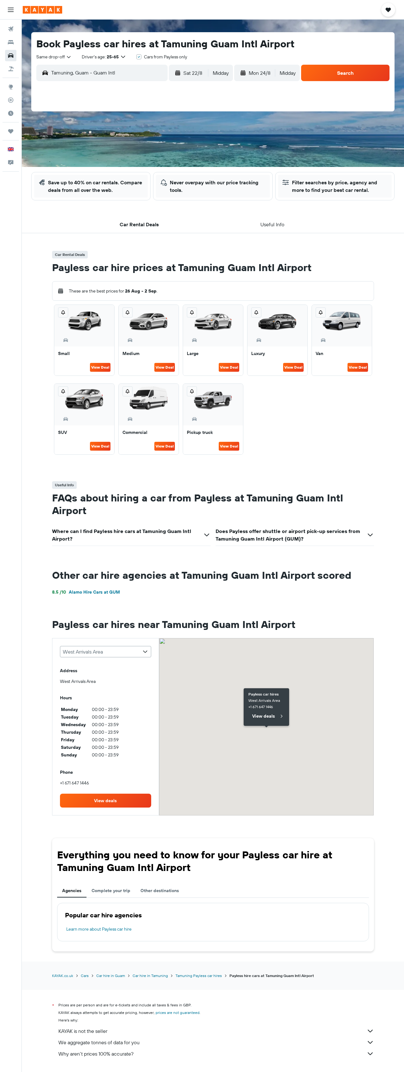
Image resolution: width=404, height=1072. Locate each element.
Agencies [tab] (71, 890)
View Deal (100, 367)
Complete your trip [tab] (111, 890)
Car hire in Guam (110, 975)
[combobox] (54, 57)
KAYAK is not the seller (82, 1031)
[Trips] (11, 131)
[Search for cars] (11, 55)
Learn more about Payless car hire (99, 929)
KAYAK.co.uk (62, 975)
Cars (85, 975)
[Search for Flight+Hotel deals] (11, 68)
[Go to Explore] (11, 86)
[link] (106, 801)
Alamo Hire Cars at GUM (86, 592)
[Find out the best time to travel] (11, 113)
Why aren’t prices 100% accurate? (96, 1054)
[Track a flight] (11, 100)
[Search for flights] (11, 29)
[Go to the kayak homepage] (42, 10)
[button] (11, 10)
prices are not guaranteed (177, 1012)
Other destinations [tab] (159, 890)
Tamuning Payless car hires (198, 975)
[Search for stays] (11, 42)
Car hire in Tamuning (150, 975)
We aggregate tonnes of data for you (99, 1042)
